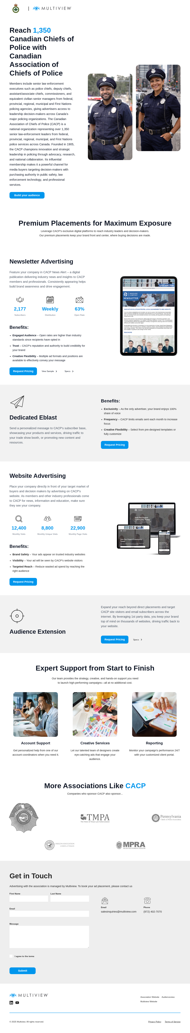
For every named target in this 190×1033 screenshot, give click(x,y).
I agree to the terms (24, 956)
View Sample (48, 371)
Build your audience (27, 195)
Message (14, 924)
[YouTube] (17, 1003)
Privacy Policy (154, 1022)
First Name (15, 893)
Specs (67, 371)
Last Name (55, 893)
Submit (22, 970)
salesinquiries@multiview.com (118, 911)
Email (12, 908)
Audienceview (168, 997)
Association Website (149, 997)
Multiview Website (148, 1001)
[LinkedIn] (11, 1003)
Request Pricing (23, 371)
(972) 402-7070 (153, 911)
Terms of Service (172, 1022)
